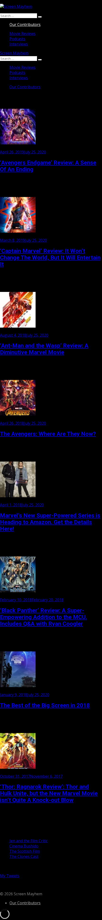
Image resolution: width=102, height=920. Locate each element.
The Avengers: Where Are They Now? (48, 434)
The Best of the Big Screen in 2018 (45, 705)
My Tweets (9, 875)
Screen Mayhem (14, 53)
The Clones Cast (23, 856)
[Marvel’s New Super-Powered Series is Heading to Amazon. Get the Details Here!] (18, 495)
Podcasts (17, 38)
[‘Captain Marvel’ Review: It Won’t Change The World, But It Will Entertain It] (18, 231)
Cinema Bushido (23, 846)
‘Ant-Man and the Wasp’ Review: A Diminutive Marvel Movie (44, 349)
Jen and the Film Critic (28, 840)
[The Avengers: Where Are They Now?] (18, 414)
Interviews (18, 44)
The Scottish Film (24, 851)
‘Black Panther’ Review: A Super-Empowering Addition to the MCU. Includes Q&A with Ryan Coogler (43, 617)
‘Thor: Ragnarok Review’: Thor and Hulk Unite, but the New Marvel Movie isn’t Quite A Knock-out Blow (49, 793)
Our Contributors (25, 24)
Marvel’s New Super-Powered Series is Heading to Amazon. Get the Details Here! (50, 522)
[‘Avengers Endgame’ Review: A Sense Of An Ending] (18, 143)
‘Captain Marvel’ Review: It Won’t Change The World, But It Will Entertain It (50, 258)
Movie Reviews (22, 33)
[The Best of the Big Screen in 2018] (18, 685)
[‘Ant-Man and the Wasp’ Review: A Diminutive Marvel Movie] (18, 326)
